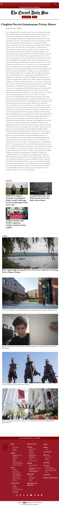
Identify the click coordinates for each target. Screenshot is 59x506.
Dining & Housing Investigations (32, 456)
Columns (14, 459)
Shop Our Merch (26, 17)
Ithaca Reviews (32, 449)
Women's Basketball (17, 475)
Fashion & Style (32, 457)
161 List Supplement (33, 465)
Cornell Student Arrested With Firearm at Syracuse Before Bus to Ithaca (40, 198)
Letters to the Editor (17, 462)
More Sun (46, 455)
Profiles (14, 485)
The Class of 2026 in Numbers (29, 7)
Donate (34, 17)
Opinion (13, 453)
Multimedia (30, 474)
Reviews (14, 486)
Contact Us (47, 474)
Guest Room (15, 457)
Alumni (46, 447)
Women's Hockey (16, 472)
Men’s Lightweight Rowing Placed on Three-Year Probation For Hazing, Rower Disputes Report (30, 271)
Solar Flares (15, 488)
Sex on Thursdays (33, 460)
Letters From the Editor (18, 463)
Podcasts (31, 479)
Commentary (15, 492)
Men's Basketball (16, 474)
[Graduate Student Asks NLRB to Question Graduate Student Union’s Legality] (17, 213)
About (45, 444)
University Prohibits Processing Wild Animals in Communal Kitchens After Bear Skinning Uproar (29, 310)
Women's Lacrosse (17, 478)
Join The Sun (47, 452)
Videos (30, 480)
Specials (29, 463)
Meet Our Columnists (17, 465)
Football (14, 469)
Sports (13, 467)
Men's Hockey (16, 471)
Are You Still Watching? (18, 489)
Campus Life (31, 452)
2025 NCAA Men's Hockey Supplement (35, 469)
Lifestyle (29, 447)
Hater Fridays (15, 491)
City (13, 446)
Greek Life (31, 450)
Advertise (47, 462)
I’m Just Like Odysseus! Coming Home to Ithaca (16, 384)
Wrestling (15, 480)
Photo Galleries (32, 477)
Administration (16, 447)
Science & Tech (31, 444)
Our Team (46, 465)
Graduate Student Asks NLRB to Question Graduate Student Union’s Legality (16, 223)
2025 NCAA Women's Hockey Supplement (34, 471)
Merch (46, 458)
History (46, 472)
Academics (31, 453)
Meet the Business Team (50, 470)
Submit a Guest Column (51, 477)
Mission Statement (49, 467)
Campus (14, 449)
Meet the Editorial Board (50, 469)
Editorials (15, 460)
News (12, 444)
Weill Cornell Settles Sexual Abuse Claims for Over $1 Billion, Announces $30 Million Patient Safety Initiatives (28, 421)
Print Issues (47, 456)
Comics (30, 476)
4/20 (30, 466)
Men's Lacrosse (16, 477)
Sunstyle (47, 459)
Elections (14, 450)
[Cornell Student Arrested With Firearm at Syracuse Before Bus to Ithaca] (41, 188)
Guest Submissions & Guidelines (17, 456)
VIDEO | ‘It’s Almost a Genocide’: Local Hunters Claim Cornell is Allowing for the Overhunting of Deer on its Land (17, 200)
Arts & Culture (15, 483)
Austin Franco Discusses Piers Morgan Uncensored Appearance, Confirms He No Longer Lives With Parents (29, 347)
